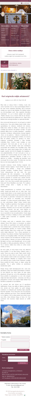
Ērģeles (3, 37)
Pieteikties (23, 363)
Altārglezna (4, 35)
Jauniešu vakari (15, 35)
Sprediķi (23, 28)
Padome (13, 31)
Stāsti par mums (25, 43)
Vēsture (3, 32)
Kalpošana (14, 33)
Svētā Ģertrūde (5, 40)
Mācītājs (13, 28)
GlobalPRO (20, 395)
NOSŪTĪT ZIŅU (23, 349)
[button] (25, 21)
